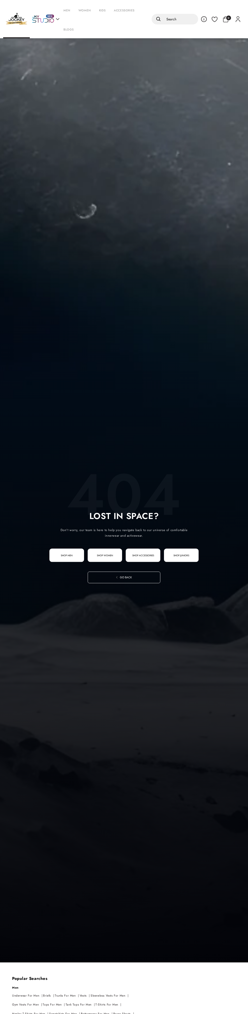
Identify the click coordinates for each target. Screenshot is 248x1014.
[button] (68, 9)
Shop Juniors (181, 555)
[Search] (157, 19)
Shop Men (67, 555)
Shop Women (105, 555)
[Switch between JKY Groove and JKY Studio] (46, 19)
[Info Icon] (204, 19)
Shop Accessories (143, 555)
